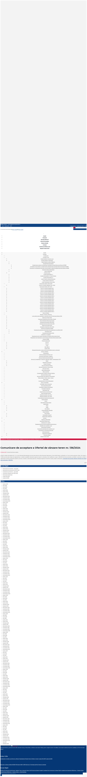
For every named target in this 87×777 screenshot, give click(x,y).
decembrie (6, 496)
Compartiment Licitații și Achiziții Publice (46, 373)
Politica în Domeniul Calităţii (47, 328)
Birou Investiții (46, 372)
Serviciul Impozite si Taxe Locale (46, 367)
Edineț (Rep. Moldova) (47, 416)
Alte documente (45, 432)
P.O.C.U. (47, 344)
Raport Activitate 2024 (47, 325)
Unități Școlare (47, 273)
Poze (47, 406)
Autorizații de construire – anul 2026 (10, 469)
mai (5, 488)
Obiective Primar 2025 (47, 318)
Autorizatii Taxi (46, 390)
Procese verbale (47, 435)
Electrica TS (28, 765)
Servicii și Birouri (45, 239)
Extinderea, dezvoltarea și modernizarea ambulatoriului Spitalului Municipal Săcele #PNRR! (49, 267)
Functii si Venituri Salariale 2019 (47, 291)
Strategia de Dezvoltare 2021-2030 (47, 324)
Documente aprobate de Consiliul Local (45, 429)
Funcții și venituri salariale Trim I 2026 (47, 285)
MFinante (18, 765)
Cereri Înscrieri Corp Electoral (46, 392)
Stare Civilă (29, 770)
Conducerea (45, 256)
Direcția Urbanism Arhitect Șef (45, 355)
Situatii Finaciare (47, 364)
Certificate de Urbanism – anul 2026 (10, 472)
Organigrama (46, 353)
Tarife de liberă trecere (46, 393)
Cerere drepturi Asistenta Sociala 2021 (46, 398)
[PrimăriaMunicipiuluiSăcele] (17, 230)
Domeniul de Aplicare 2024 (48, 333)
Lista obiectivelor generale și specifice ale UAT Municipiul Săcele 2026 (47, 316)
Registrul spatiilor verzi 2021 (46, 395)
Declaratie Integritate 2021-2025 (47, 327)
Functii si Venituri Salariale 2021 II (47, 299)
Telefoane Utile (80, 226)
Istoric (46, 401)
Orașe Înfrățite (46, 412)
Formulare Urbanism (46, 389)
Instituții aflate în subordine (47, 260)
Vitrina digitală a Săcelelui (47, 410)
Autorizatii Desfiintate (7, 475)
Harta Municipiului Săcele (46, 403)
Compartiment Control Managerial (46, 381)
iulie (5, 485)
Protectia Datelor (35, 770)
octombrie (6, 499)
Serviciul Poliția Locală (46, 375)
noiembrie (6, 498)
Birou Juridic (45, 379)
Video (47, 407)
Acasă (44, 236)
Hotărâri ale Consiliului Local (46, 426)
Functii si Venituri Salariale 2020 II (47, 296)
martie (5, 491)
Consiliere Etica (46, 770)
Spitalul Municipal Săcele (48, 263)
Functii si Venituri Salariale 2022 (47, 301)
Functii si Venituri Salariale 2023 (47, 304)
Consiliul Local (46, 257)
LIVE (86, 226)
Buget (47, 361)
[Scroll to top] (1, 775)
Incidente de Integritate (66, 770)
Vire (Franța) (47, 413)
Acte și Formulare (44, 241)
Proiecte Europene (46, 341)
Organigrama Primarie (23, 759)
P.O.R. (47, 345)
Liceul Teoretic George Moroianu (48, 279)
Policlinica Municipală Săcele (48, 270)
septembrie (6, 501)
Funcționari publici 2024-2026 (46, 284)
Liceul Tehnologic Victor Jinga (48, 282)
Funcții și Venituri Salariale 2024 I (47, 307)
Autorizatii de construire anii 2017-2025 (11, 470)
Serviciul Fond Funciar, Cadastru (46, 356)
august (5, 484)
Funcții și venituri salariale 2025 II (47, 311)
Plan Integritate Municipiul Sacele (47, 321)
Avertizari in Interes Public (55, 770)
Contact (45, 244)
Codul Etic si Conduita (46, 335)
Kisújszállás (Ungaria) (47, 415)
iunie (5, 487)
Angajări (41, 770)
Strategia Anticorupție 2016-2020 (47, 322)
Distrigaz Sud (33, 765)
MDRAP (14, 765)
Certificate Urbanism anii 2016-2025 (10, 473)
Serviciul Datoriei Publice (47, 365)
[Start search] (74, 227)
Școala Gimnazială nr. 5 (48, 277)
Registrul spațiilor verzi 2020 (46, 396)
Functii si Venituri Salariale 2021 (47, 297)
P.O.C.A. (47, 342)
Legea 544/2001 (6, 476)
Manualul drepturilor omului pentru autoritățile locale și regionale (46, 350)
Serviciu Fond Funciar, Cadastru (12, 770)
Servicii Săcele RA (48, 271)
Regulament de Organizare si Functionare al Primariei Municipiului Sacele (46, 338)
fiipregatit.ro (73, 226)
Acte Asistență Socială (46, 386)
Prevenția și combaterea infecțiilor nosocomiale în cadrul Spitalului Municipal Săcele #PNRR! (49, 268)
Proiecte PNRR (46, 339)
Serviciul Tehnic (46, 369)
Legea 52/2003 (6, 478)
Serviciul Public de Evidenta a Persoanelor (46, 376)
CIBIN (24, 765)
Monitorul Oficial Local (44, 246)
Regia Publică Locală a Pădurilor (48, 262)
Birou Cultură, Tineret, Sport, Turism (45, 378)
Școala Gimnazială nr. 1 (48, 274)
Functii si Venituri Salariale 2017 (47, 288)
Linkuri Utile (47, 348)
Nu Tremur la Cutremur (41, 765)
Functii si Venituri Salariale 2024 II (47, 308)
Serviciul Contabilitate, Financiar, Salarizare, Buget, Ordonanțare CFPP (46, 359)
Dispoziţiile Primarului (45, 427)
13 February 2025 (3, 452)
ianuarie (5, 495)
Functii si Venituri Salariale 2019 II (47, 293)
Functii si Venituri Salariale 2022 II (47, 302)
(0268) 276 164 (3, 224)
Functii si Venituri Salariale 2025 (47, 310)
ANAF (21, 765)
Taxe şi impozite (22, 770)
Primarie (45, 237)
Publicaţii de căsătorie (47, 433)
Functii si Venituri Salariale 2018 (47, 290)
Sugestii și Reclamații (45, 420)
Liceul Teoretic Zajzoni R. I (48, 280)
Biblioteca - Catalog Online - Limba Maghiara (16, 772)
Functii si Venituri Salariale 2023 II (47, 305)
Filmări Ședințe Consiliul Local (47, 259)
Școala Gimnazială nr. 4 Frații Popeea (48, 276)
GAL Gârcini (47, 347)
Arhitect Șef (3, 770)
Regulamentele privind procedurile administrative (45, 424)
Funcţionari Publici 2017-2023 (46, 287)
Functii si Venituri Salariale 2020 (47, 294)
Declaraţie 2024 (48, 331)
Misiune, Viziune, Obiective (46, 314)
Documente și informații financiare (46, 430)
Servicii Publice (46, 313)
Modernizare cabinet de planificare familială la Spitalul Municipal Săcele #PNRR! (49, 265)
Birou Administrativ (46, 370)
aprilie (5, 490)
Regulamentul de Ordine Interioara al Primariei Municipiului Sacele (46, 336)
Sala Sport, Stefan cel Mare (6, 765)
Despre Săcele (44, 243)
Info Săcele (47, 409)
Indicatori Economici (47, 362)
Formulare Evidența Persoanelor (46, 387)
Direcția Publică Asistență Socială (46, 358)
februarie (6, 493)
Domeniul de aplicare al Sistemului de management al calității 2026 (48, 330)
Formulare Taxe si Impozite (46, 384)
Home (1, 439)
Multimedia (45, 404)
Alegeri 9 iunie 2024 (44, 248)
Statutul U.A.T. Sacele (45, 423)
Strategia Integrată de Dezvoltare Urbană (47, 319)
